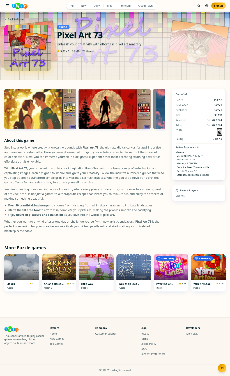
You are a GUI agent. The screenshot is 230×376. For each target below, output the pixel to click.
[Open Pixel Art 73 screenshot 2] (115, 109)
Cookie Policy (148, 343)
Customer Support (106, 333)
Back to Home (16, 19)
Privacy (145, 333)
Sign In (218, 5)
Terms (144, 338)
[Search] (199, 6)
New (83, 5)
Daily (97, 5)
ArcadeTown (145, 5)
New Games (57, 338)
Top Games (56, 343)
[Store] (206, 6)
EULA (144, 348)
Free (109, 5)
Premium (125, 5)
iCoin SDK (192, 333)
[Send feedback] (222, 368)
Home (53, 333)
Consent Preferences (153, 354)
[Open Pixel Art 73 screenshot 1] (40, 109)
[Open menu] (7, 6)
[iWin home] (20, 6)
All (72, 5)
